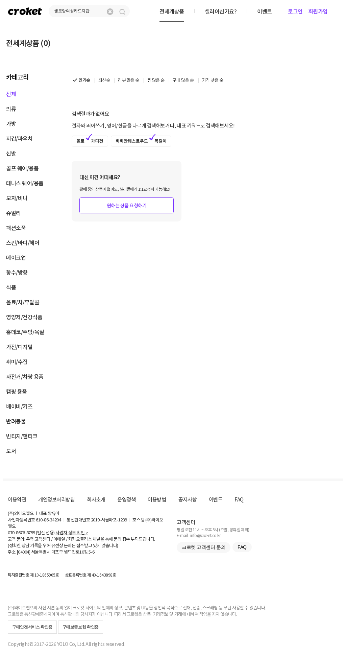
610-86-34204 (48, 519)
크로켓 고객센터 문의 (203, 547)
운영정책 (126, 499)
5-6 (92, 551)
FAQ (239, 499)
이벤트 (216, 499)
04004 (23, 551)
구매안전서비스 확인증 (32, 627)
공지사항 (187, 499)
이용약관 (17, 499)
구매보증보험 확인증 (81, 627)
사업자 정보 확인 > (71, 532)
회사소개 (96, 499)
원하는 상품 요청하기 (127, 205)
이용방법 (157, 499)
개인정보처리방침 (56, 499)
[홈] (25, 11)
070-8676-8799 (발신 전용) (31, 532)
